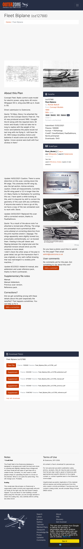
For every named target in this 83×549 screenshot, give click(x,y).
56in (47, 112)
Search (39, 514)
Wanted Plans (42, 527)
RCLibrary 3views (55, 162)
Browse (40, 519)
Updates (40, 537)
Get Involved (61, 522)
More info (66, 536)
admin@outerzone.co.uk (53, 254)
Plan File (11, 365)
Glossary (59, 519)
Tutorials (40, 524)
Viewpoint (41, 530)
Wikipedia (53, 154)
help (60, 151)
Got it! (64, 541)
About (58, 514)
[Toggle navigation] (77, 5)
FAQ (57, 517)
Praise (39, 535)
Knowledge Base (43, 532)
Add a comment (51, 268)
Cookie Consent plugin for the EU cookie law (64, 545)
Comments (41, 540)
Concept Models (56, 107)
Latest (39, 517)
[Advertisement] (41, 41)
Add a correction (12, 307)
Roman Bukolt (53, 105)
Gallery (39, 522)
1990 (47, 110)
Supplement (13, 372)
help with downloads (13, 398)
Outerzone (68, 154)
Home (8, 22)
